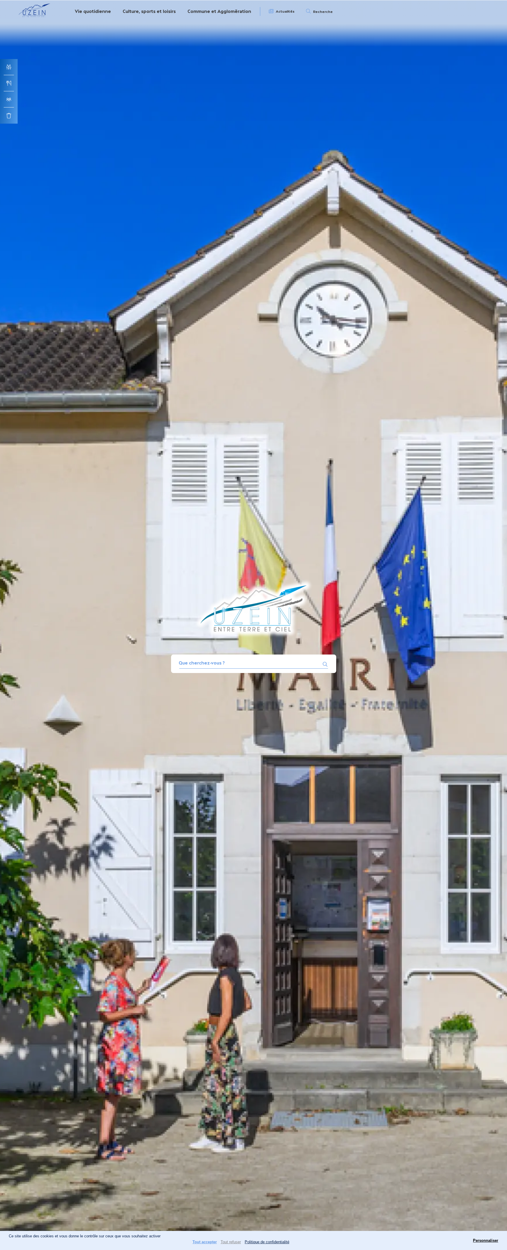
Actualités (285, 11)
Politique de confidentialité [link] (267, 1242)
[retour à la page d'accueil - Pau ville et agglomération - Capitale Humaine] (34, 18)
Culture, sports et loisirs (149, 11)
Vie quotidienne (93, 11)
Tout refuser (231, 1242)
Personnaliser (485, 1240)
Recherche (323, 12)
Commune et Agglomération (219, 11)
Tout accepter (204, 1242)
